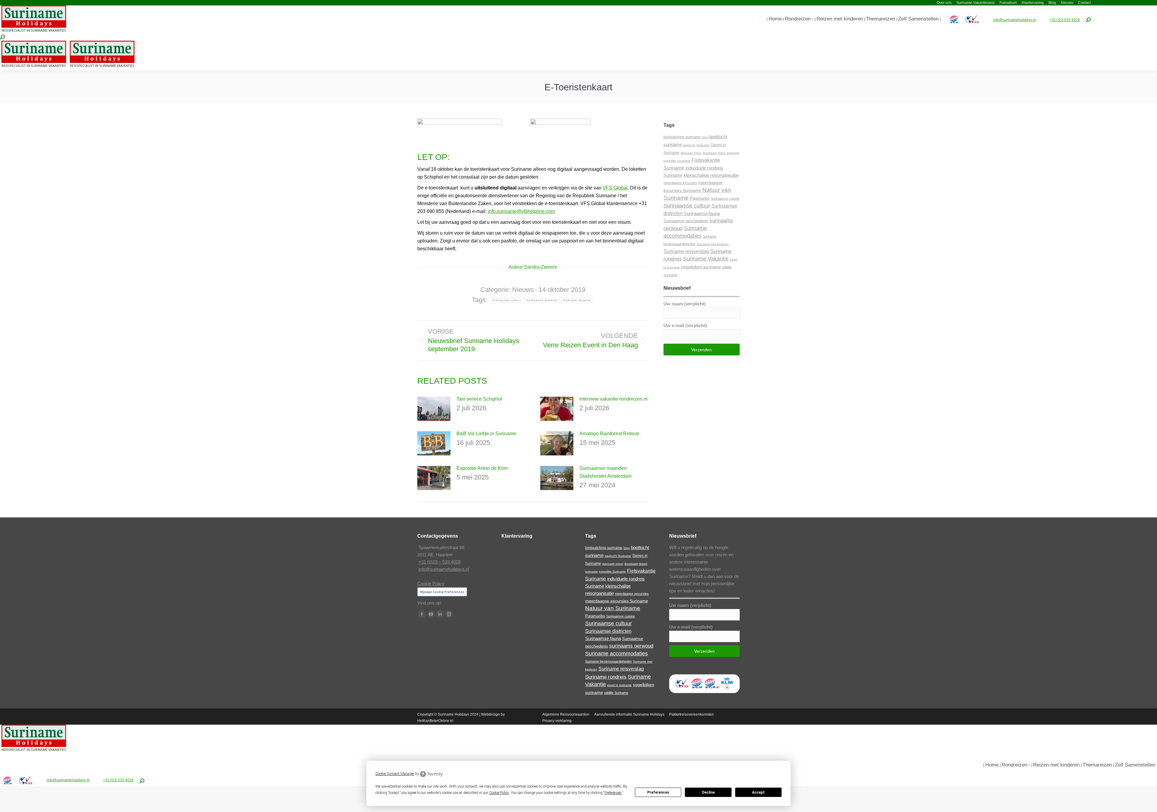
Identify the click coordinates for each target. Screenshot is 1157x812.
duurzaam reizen (691, 153)
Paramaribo (700, 198)
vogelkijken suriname (701, 266)
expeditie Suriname (676, 160)
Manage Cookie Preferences (442, 592)
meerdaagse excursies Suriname (616, 601)
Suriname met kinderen (713, 244)
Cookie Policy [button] (499, 793)
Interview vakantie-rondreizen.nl (613, 398)
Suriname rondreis (605, 677)
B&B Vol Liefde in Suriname (486, 433)
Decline (708, 792)
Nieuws (523, 289)
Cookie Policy (430, 583)
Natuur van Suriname (612, 608)
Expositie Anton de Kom (482, 468)
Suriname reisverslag (686, 251)
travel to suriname (619, 685)
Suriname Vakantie (577, 300)
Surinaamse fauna (702, 213)
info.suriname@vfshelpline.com (521, 211)
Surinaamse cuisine (725, 198)
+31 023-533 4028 (1064, 20)
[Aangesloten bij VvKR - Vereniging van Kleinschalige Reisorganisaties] (681, 689)
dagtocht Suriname (696, 145)
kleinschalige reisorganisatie (711, 175)
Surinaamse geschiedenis (685, 221)
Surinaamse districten (542, 300)
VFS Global (615, 187)
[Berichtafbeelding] (433, 409)
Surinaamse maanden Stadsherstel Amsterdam (605, 472)
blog (705, 137)
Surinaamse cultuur (506, 300)
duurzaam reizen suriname (721, 153)
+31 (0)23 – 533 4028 (439, 561)
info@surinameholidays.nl (1014, 20)
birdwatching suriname (682, 137)
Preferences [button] (613, 793)
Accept (758, 792)
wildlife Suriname (616, 693)
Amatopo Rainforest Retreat (609, 433)
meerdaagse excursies (680, 183)
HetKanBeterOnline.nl (435, 721)
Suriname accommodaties (616, 654)
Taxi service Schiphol (479, 398)
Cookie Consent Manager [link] (394, 774)
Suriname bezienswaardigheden (608, 661)
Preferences (658, 792)
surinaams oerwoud (631, 646)
